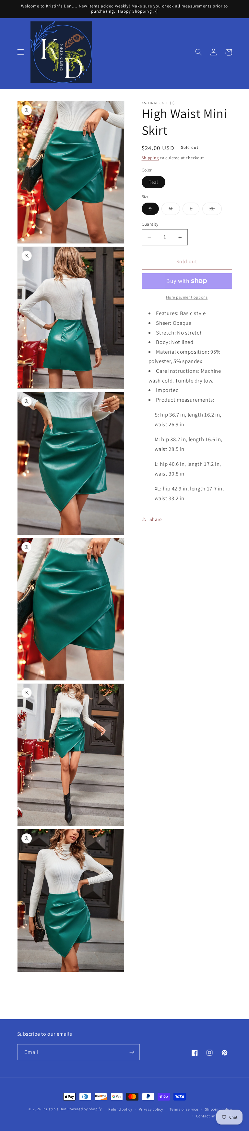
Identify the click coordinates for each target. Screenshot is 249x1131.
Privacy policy (151, 1109)
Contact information (214, 1115)
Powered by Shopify (84, 1108)
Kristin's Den (54, 1108)
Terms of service (184, 1109)
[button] (20, 52)
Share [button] (155, 519)
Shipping (150, 157)
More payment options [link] (187, 297)
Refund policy (120, 1109)
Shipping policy (218, 1109)
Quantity (150, 224)
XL (215, 210)
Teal (157, 183)
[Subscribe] (131, 1052)
